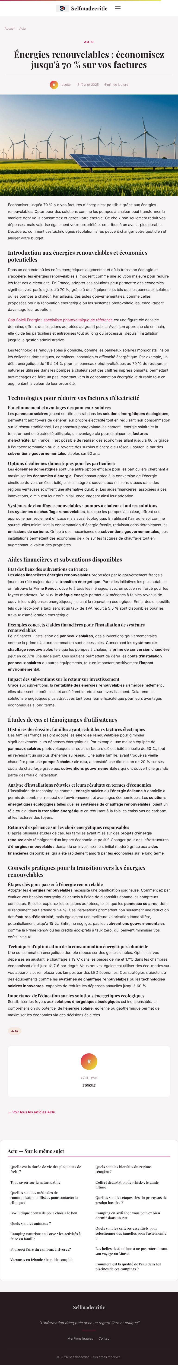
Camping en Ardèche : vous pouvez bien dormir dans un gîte (127, 1215)
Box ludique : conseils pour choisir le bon (43, 1213)
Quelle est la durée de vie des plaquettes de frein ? (45, 1169)
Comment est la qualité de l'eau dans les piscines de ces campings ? (128, 1266)
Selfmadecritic (89, 8)
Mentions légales (80, 1338)
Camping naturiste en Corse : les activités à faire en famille (45, 1236)
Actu (22, 28)
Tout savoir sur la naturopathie (35, 1182)
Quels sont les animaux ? (30, 1223)
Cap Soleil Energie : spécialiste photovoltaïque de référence (60, 320)
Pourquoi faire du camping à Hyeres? (40, 1249)
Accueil (10, 28)
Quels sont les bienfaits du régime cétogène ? (123, 1169)
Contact (105, 1338)
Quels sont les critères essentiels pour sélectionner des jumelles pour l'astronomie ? (130, 1233)
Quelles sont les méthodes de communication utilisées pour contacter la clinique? (44, 1197)
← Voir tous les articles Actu (31, 1112)
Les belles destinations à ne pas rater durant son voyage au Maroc (131, 1251)
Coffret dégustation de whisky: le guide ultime (127, 1184)
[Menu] (117, 8)
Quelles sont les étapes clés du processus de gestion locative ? (131, 1200)
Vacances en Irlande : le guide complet (41, 1259)
